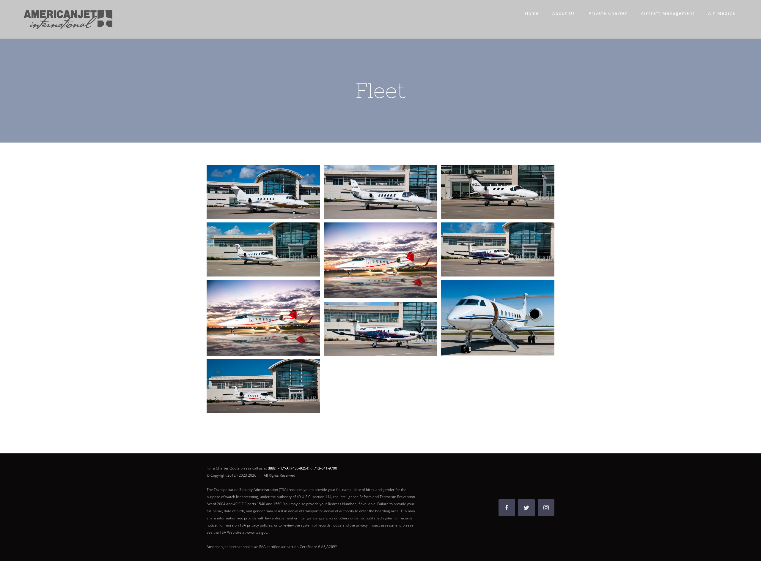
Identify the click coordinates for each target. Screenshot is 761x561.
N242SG (487, 249)
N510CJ (487, 192)
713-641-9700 (325, 468)
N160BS (369, 260)
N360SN (252, 386)
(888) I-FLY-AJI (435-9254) (289, 468)
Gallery (274, 192)
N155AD (487, 318)
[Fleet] (263, 192)
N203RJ (369, 329)
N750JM (369, 192)
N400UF (252, 249)
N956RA (252, 192)
